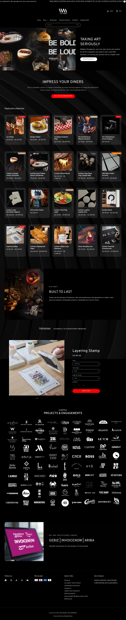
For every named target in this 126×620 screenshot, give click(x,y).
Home (39, 20)
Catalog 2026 (84, 20)
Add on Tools (77, 375)
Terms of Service (58, 616)
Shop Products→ (88, 59)
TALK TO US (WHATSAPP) (63, 96)
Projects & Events (64, 20)
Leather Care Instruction (72, 591)
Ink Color (76, 368)
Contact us (67, 588)
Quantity (75, 382)
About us (67, 580)
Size (74, 361)
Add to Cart (86, 391)
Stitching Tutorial (69, 593)
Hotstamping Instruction (72, 585)
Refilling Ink (68, 599)
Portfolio (75, 20)
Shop (44, 20)
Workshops (53, 20)
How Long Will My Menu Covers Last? (76, 596)
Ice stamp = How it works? (72, 583)
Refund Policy (68, 616)
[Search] (78, 25)
